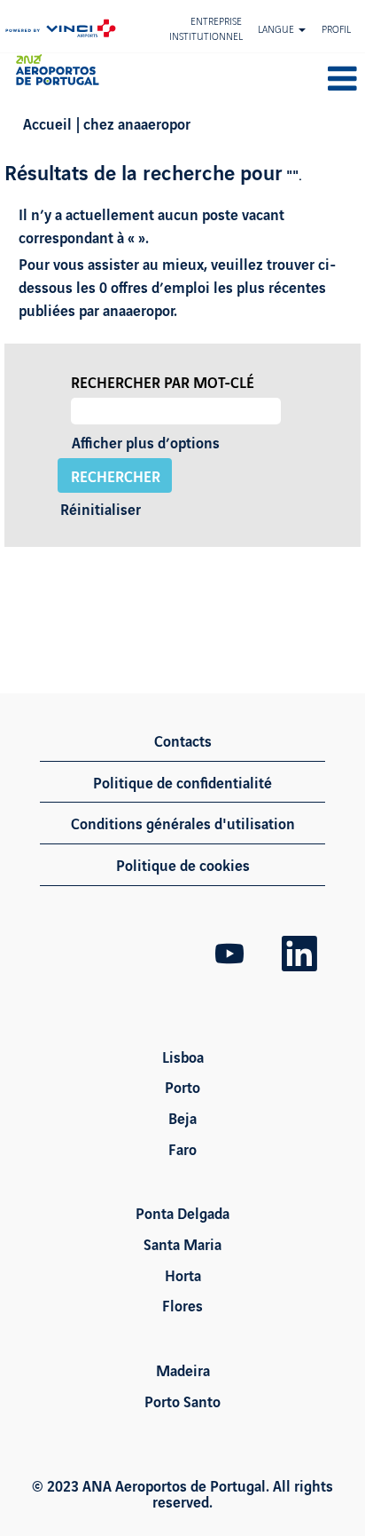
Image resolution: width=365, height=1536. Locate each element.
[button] (304, 79)
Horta (183, 1275)
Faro (182, 1149)
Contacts (183, 740)
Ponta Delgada (182, 1213)
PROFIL (336, 28)
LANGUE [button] (277, 28)
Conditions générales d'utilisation (183, 823)
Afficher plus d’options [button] (146, 442)
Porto (182, 1087)
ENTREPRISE (216, 20)
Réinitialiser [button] (100, 508)
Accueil (47, 123)
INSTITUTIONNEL (206, 35)
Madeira (183, 1370)
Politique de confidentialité (182, 782)
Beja (182, 1118)
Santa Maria (182, 1244)
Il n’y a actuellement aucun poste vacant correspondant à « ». (151, 225)
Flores (182, 1305)
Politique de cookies (183, 864)
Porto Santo (182, 1401)
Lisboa (183, 1056)
